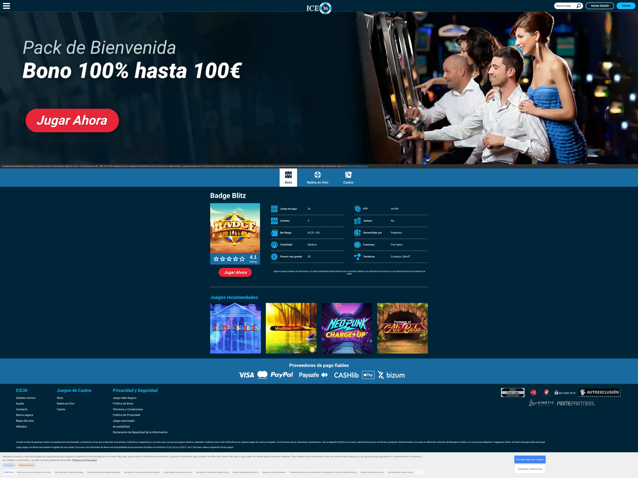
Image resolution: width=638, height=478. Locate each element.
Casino (348, 182)
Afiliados (21, 426)
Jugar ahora (235, 272)
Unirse (626, 5)
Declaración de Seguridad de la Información (140, 432)
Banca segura (24, 415)
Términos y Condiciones (128, 409)
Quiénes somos (26, 397)
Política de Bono (123, 403)
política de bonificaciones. (357, 166)
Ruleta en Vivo (317, 182)
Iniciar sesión (600, 5)
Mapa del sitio (25, 420)
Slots (288, 182)
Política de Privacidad (126, 415)
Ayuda (20, 403)
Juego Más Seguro (124, 397)
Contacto (22, 409)
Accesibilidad (121, 426)
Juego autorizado (124, 420)
